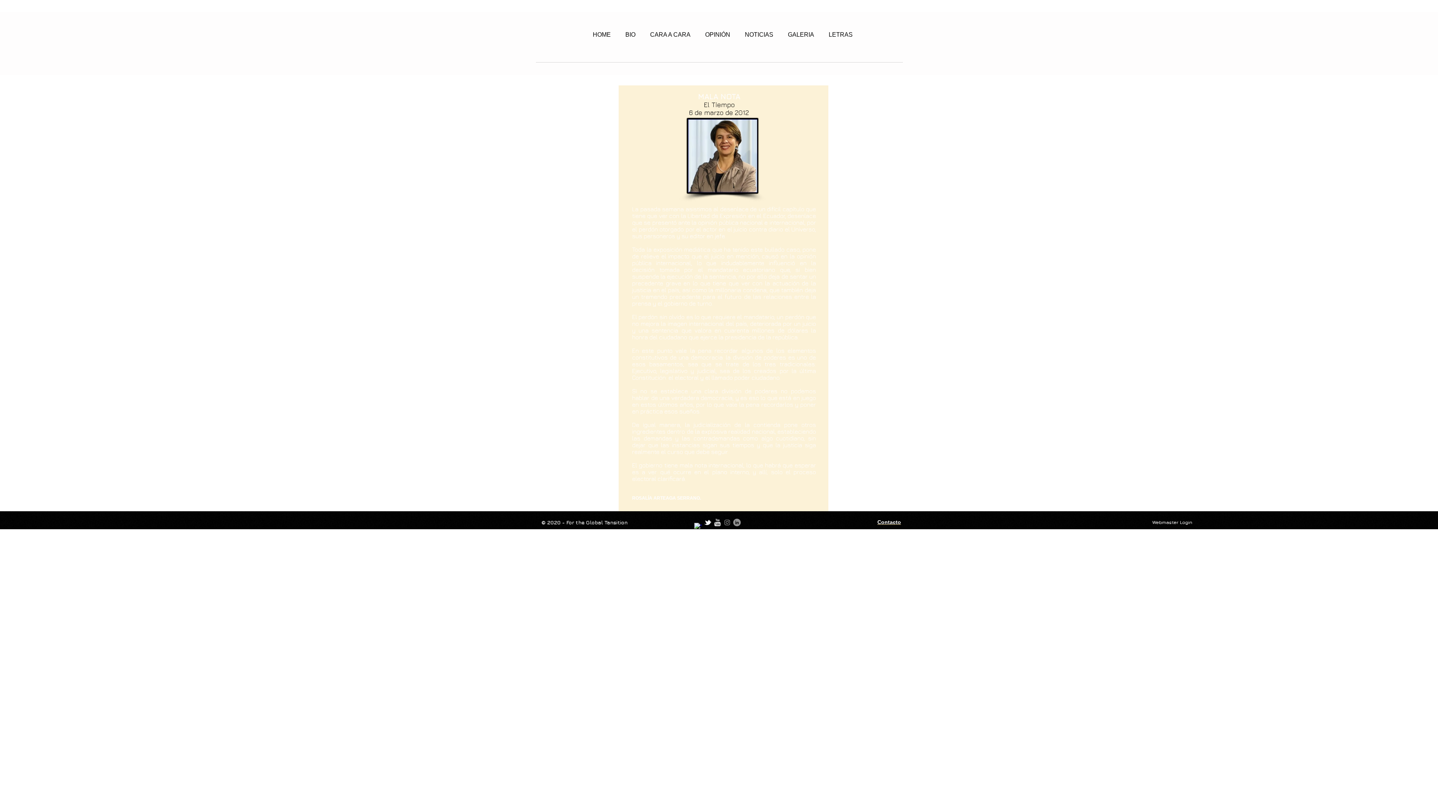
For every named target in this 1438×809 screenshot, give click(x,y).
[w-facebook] (698, 526)
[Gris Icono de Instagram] (727, 522)
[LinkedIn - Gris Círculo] (737, 522)
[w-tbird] (708, 522)
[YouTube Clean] (717, 522)
